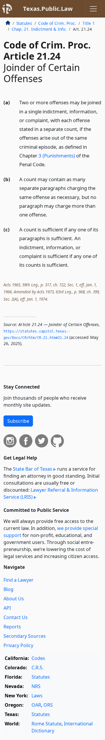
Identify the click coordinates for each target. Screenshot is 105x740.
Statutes (24, 23)
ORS (48, 705)
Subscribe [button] (18, 421)
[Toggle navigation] (93, 9)
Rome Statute (47, 723)
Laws (37, 695)
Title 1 (89, 23)
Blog (8, 589)
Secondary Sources (25, 636)
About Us (14, 598)
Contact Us (16, 617)
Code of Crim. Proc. (57, 23)
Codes (38, 658)
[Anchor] (49, 164)
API (7, 608)
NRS (36, 686)
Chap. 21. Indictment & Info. (39, 29)
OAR (36, 705)
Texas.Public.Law (48, 9)
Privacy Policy (18, 645)
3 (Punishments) (56, 155)
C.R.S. (37, 667)
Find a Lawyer (19, 580)
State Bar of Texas (32, 469)
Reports (12, 626)
